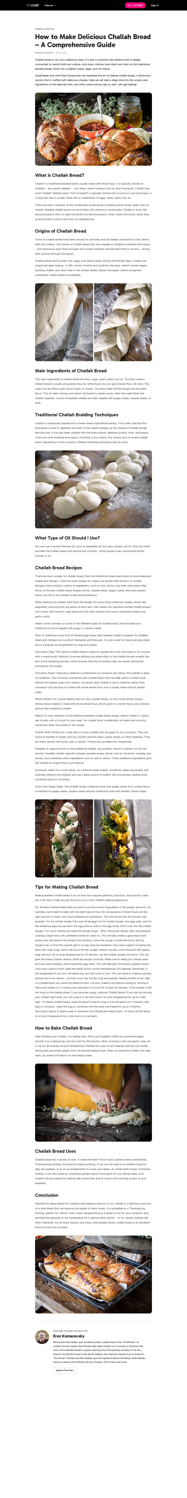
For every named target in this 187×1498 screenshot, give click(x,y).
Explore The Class (65, 1370)
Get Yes (135, 5)
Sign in (155, 5)
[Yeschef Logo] (32, 5)
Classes (49, 5)
